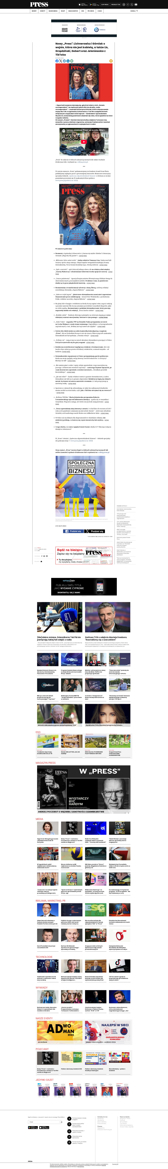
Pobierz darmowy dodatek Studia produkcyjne (94, 1069)
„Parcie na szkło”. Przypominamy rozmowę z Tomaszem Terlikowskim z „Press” (70, 1010)
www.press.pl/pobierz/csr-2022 (66, 180)
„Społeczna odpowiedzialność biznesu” (82, 176)
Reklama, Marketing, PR (50, 900)
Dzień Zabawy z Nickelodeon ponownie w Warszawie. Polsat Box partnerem (124, 552)
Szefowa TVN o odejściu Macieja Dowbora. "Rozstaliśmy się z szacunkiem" (106, 638)
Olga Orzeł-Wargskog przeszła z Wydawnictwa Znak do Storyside (47, 840)
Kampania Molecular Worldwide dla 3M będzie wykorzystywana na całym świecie (118, 948)
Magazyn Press (46, 763)
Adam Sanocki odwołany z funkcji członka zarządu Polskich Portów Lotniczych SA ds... (47, 923)
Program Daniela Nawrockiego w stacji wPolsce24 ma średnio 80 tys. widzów (71, 671)
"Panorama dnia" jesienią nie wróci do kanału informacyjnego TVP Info (119, 671)
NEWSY (34, 11)
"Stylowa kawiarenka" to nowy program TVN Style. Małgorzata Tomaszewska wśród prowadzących (124, 560)
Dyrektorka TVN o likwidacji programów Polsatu (104, 725)
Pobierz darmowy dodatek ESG (71, 1069)
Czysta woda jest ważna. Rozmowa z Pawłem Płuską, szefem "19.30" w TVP (94, 1009)
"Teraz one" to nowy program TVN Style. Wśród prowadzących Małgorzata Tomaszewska (47, 892)
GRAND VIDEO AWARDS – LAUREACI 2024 (101, 1042)
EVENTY (42, 11)
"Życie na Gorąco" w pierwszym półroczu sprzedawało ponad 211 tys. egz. (71, 891)
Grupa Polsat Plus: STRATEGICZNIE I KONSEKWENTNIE (115, 753)
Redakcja (101, 1118)
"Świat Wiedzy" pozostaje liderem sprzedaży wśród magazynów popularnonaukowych (117, 841)
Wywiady (42, 987)
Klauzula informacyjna (105, 1130)
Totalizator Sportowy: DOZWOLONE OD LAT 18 (44, 752)
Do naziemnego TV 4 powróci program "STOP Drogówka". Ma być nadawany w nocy (119, 891)
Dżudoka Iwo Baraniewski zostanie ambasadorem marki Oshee (119, 922)
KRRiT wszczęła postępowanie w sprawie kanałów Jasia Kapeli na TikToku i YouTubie (124, 532)
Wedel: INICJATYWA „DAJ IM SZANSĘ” (70, 752)
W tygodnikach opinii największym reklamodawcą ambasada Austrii (46, 866)
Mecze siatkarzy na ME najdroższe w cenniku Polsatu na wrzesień (71, 866)
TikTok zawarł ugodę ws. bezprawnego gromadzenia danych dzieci (118, 978)
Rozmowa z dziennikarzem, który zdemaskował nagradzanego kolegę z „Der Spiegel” (119, 1010)
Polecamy (42, 1049)
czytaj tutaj (83, 256)
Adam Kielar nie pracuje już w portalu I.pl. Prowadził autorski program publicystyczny (124, 544)
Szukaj (133, 11)
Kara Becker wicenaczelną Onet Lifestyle (124, 509)
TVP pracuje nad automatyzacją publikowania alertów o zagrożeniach (123, 516)
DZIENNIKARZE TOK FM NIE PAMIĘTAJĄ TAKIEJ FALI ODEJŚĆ (66, 811)
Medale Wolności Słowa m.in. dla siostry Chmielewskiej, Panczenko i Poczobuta (47, 671)
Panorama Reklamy (126, 1125)
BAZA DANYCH (73, 11)
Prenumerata (102, 1123)
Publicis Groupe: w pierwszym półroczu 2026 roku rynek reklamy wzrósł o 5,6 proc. (71, 922)
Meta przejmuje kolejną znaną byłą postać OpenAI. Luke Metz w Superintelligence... (71, 978)
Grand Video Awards (126, 1127)
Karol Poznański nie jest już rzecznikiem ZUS (46, 947)
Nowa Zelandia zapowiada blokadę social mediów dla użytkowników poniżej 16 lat (94, 978)
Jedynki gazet (45, 1080)
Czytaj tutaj (66, 352)
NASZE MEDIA (53, 11)
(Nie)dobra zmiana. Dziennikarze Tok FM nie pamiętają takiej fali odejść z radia (59, 638)
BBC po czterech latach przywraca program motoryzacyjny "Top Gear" (46, 697)
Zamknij (115, 1164)
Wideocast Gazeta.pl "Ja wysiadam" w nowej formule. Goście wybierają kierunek (95, 891)
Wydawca (101, 1120)
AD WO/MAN (42, 1042)
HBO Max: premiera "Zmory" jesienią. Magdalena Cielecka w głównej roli (95, 866)
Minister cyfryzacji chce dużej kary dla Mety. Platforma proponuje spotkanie (95, 671)
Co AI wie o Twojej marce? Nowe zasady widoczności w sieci (94, 697)
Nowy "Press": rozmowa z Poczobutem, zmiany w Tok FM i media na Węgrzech (71, 840)
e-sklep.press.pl (82, 162)
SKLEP (63, 11)
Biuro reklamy (102, 1122)
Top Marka (123, 1123)
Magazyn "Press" (125, 1118)
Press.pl (122, 1120)
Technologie (44, 957)
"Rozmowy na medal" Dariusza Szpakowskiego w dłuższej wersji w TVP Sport (119, 697)
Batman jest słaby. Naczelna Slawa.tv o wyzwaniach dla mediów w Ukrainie (47, 1009)
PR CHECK (91, 11)
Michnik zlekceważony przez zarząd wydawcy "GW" (57, 725)
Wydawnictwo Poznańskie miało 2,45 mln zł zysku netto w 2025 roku (119, 866)
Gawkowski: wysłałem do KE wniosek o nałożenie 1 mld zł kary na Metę (46, 978)
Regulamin (101, 1128)
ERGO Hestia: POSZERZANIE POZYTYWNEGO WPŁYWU (94, 752)
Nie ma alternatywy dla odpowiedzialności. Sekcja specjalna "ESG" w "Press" (94, 922)
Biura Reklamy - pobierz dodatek (117, 1069)
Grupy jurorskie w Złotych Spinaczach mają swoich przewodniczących (94, 947)
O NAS (100, 11)
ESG (82, 11)
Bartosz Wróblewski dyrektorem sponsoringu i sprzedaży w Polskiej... (70, 947)
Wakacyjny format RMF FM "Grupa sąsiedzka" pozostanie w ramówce (71, 697)
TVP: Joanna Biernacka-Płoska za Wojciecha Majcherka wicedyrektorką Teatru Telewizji (124, 524)
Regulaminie (81, 1166)
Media (39, 819)
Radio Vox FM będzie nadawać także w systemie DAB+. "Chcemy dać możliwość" (95, 840)
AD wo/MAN (123, 1122)
